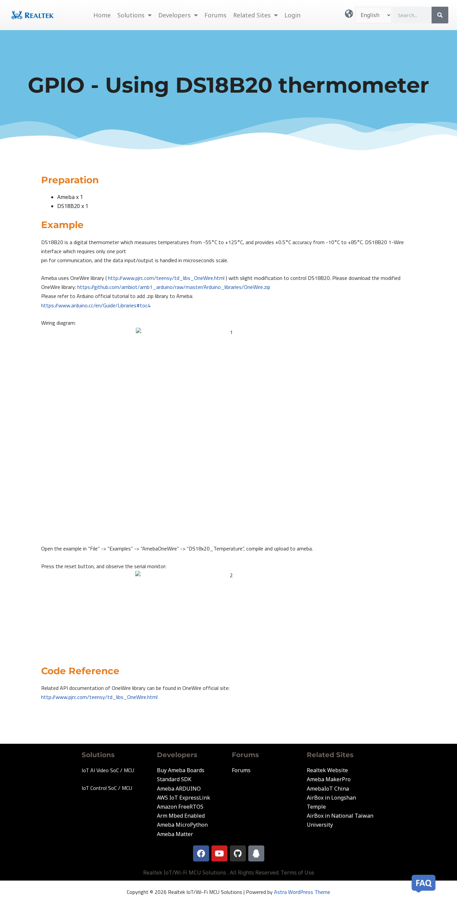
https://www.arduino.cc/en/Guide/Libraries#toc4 (96, 305)
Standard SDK (174, 779)
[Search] (440, 15)
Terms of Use (297, 872)
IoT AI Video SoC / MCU (108, 770)
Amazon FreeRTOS (180, 806)
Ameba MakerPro (329, 779)
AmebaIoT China (328, 788)
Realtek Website (327, 770)
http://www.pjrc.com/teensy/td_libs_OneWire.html (166, 278)
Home (102, 15)
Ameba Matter (175, 834)
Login (292, 15)
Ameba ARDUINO (179, 788)
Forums (215, 15)
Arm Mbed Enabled (181, 815)
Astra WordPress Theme (302, 892)
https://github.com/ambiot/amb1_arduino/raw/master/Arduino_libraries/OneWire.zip (173, 287)
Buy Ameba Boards (180, 770)
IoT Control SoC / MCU (107, 788)
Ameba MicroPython (182, 824)
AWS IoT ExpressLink (183, 797)
